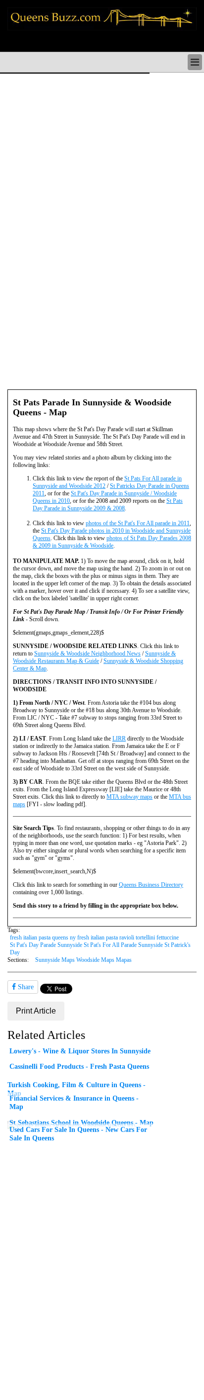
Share (25, 987)
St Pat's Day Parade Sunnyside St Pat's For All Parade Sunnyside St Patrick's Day (100, 948)
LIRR (119, 738)
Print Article (36, 1011)
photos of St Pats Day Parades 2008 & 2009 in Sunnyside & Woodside (112, 542)
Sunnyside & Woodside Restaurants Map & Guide (94, 657)
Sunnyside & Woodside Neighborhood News (87, 653)
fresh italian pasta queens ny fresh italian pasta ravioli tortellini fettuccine (94, 937)
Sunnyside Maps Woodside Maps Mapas (83, 959)
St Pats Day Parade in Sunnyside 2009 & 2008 (108, 504)
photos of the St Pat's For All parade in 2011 (138, 523)
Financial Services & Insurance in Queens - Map (74, 1102)
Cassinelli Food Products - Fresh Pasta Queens (79, 1066)
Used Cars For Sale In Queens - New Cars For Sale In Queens (78, 1133)
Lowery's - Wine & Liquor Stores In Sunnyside (80, 1051)
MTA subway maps (129, 796)
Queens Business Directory (151, 884)
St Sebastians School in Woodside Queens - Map (81, 1122)
